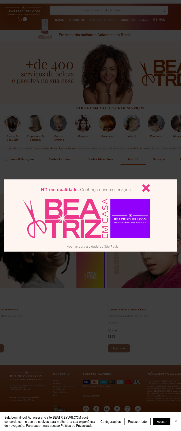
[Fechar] (175, 421)
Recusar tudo (137, 421)
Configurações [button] (110, 421)
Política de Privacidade (76, 425)
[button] (146, 188)
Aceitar (162, 421)
